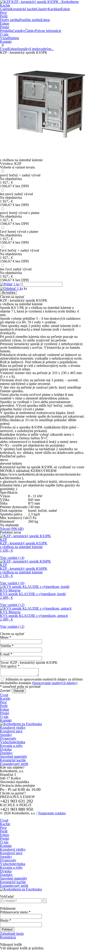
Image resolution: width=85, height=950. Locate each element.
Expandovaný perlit (14, 764)
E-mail (6, 654)
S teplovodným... (41, 49)
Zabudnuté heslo (12, 934)
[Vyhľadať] (44, 900)
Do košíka (8, 292)
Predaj (4, 27)
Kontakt (6, 41)
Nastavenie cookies (52, 813)
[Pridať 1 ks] (9, 284)
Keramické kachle (13, 760)
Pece (3, 12)
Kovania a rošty (11, 746)
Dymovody (8, 738)
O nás (4, 34)
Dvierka (6, 749)
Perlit (3, 16)
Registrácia (8, 937)
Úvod (4, 49)
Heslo (5, 920)
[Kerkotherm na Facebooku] (21, 724)
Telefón (7, 646)
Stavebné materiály (13, 756)
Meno (5, 637)
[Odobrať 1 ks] (11, 288)
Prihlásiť (7, 929)
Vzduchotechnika (12, 742)
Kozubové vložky (13, 727)
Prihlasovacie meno (15, 912)
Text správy (9, 666)
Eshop (4, 23)
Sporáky (23, 49)
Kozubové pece (11, 731)
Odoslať (19, 691)
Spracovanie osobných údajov (54, 683)
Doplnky (6, 753)
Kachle (5, 5)
